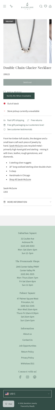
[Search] (41, 6)
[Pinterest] (34, 377)
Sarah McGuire (16, 145)
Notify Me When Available (19, 96)
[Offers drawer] (11, 6)
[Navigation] (4, 6)
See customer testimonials (19, 129)
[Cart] (50, 6)
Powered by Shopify (28, 406)
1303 (5, 191)
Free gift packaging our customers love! (25, 124)
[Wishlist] (45, 6)
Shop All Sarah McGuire (20, 179)
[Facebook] (20, 377)
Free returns (36, 120)
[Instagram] (27, 377)
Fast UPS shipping (15, 120)
